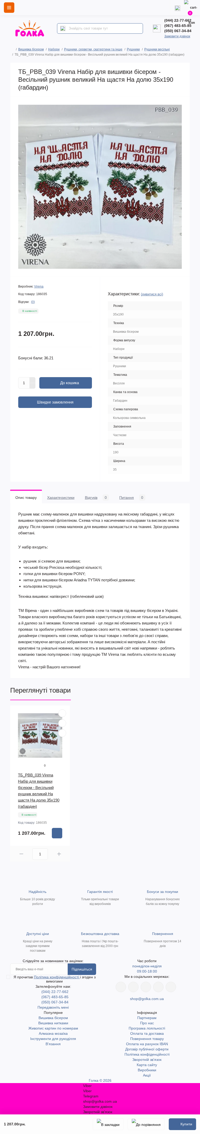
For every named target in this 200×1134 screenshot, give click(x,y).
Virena (38, 286)
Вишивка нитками (53, 1023)
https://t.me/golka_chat (171, 987)
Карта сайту (147, 1065)
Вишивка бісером (31, 49)
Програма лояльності (147, 1028)
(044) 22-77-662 (177, 20)
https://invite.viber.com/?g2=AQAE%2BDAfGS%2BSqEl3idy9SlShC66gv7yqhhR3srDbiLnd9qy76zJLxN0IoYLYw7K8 (158, 987)
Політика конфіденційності (57, 977)
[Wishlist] (62, 723)
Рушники (133, 49)
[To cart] (57, 833)
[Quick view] (62, 713)
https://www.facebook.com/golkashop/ (121, 987)
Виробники (147, 1070)
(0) (33, 302)
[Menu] (9, 7)
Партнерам (147, 1018)
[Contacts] (177, 7)
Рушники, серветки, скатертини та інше (93, 49)
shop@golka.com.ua (147, 999)
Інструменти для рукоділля (53, 1039)
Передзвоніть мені (53, 1007)
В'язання (53, 1044)
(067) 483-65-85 (177, 26)
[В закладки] (108, 1124)
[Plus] (32, 380)
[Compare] (62, 733)
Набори (54, 49)
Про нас (147, 1023)
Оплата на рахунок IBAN (147, 1044)
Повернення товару (147, 1039)
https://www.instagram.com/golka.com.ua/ (133, 987)
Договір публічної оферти (146, 1049)
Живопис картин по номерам (53, 1028)
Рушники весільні (157, 49)
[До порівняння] (146, 1124)
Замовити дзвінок (177, 36)
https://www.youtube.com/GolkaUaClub (146, 987)
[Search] (62, 28)
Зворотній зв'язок (146, 1059)
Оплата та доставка (147, 1033)
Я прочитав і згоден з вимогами (55, 979)
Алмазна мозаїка (53, 1033)
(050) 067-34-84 (177, 31)
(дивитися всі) (152, 294)
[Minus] (32, 386)
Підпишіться (82, 969)
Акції (147, 1075)
